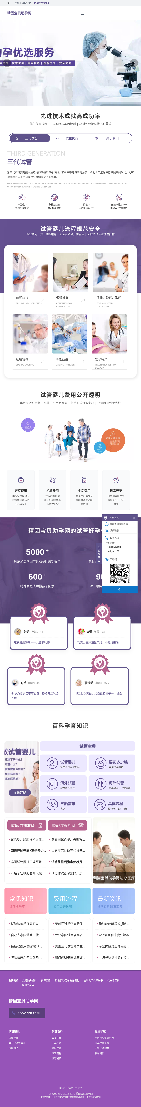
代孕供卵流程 (102, 1043)
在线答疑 (20, 793)
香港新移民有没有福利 (67, 980)
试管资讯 (56, 1058)
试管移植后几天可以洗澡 (27, 924)
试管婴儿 (13, 1037)
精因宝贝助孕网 (19, 13)
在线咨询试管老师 (119, 524)
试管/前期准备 (22, 825)
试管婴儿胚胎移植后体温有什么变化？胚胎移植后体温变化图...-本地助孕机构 (28, 839)
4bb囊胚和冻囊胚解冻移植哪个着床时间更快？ (115, 935)
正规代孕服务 (102, 1048)
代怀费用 (46, 980)
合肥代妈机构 (29, 980)
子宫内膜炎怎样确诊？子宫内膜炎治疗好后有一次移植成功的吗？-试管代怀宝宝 (115, 946)
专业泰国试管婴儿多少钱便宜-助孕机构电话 (71, 935)
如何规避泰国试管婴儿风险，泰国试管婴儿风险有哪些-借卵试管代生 (71, 958)
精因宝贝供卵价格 (104, 1037)
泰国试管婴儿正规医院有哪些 (28, 862)
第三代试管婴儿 (17, 1043)
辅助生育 (56, 1048)
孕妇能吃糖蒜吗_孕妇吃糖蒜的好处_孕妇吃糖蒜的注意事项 (115, 924)
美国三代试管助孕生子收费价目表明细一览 (71, 946)
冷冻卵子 (13, 1048)
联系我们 (99, 1053)
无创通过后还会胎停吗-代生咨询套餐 (71, 924)
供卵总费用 (28, 985)
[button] (7, 63)
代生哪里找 (113, 980)
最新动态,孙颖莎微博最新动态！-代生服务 (27, 946)
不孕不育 (56, 1043)
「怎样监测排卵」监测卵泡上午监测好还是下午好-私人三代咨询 (115, 958)
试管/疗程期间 (63, 825)
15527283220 (41, 3)
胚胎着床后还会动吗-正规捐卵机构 (27, 958)
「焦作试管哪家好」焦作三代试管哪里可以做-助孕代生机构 (69, 873)
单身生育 (56, 1037)
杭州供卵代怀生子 (93, 980)
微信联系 (114, 530)
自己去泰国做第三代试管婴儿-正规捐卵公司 (27, 935)
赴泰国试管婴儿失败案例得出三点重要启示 (69, 839)
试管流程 (56, 1053)
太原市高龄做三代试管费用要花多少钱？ (69, 851)
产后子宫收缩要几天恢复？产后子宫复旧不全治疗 (28, 873)
